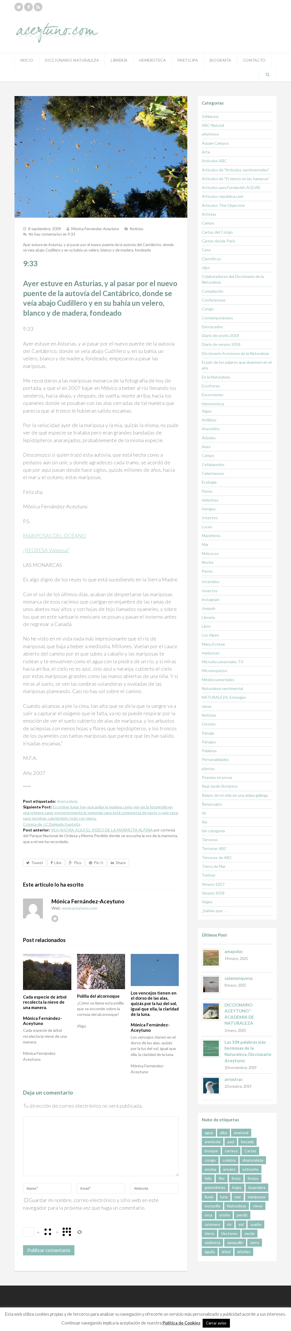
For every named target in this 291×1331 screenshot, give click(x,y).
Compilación (212, 291)
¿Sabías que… (213, 910)
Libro (206, 626)
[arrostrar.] (211, 1085)
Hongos (209, 508)
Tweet (37, 862)
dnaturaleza (67, 801)
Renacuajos (212, 804)
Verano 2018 (213, 893)
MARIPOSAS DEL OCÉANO (54, 536)
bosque (211, 1150)
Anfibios (209, 419)
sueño (255, 1224)
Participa (188, 60)
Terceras (210, 839)
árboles (243, 1251)
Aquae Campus (215, 143)
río (229, 1224)
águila (210, 1251)
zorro (254, 1242)
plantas (208, 768)
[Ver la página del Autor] (33, 908)
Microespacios (214, 670)
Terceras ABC (214, 848)
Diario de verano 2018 (221, 344)
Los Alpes (210, 635)
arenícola (213, 1141)
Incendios (210, 581)
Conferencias (214, 300)
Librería (119, 60)
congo (210, 1160)
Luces (207, 526)
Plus (78, 862)
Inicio (26, 60)
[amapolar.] (211, 958)
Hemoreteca (213, 403)
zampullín (235, 1242)
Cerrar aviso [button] (216, 1323)
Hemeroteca (152, 60)
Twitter (208, 875)
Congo (208, 308)
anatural (241, 1132)
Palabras (209, 750)
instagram (210, 599)
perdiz (242, 1215)
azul (230, 1141)
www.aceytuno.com (79, 908)
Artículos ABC (214, 160)
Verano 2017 (213, 884)
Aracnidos (211, 428)
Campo (208, 223)
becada (247, 1141)
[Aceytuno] (57, 26)
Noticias (136, 228)
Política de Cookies (181, 1322)
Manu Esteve (213, 644)
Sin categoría (213, 830)
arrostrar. (234, 1079)
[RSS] (38, 7)
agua (209, 1132)
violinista (212, 1242)
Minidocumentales (218, 679)
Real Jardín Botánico (220, 786)
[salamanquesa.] (211, 984)
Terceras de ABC (217, 857)
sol (241, 1224)
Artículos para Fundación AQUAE (231, 187)
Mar (205, 544)
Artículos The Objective (223, 205)
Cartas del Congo (217, 232)
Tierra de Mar (214, 866)
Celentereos (213, 473)
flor (222, 1178)
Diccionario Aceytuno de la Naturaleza (235, 353)
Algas (207, 411)
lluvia (209, 1196)
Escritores (211, 385)
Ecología (209, 482)
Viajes (207, 901)
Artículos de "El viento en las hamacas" (236, 178)
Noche (207, 562)
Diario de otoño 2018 (220, 335)
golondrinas (215, 1187)
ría (204, 812)
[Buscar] (268, 74)
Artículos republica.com (222, 196)
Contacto (254, 60)
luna (224, 1196)
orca (208, 1215)
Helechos (210, 500)
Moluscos (210, 553)
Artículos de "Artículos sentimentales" (235, 169)
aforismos (210, 134)
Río (204, 822)
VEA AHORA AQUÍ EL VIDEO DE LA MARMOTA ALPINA (102, 829)
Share (121, 862)
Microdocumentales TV (223, 661)
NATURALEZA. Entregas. (224, 697)
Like (57, 862)
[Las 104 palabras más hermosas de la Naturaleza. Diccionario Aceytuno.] (211, 1048)
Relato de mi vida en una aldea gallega (235, 795)
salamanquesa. (239, 978)
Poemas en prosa (217, 777)
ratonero (212, 1224)
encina (210, 1169)
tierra (209, 1233)
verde (249, 1233)
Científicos (211, 258)
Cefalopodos (213, 464)
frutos (253, 1178)
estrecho (250, 1169)
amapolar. (234, 951)
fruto (236, 1178)
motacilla (212, 1205)
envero (229, 1169)
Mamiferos (211, 535)
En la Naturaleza (216, 377)
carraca (231, 1150)
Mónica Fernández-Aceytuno (95, 228)
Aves (206, 446)
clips (206, 267)
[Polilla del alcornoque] (101, 971)
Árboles (209, 437)
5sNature (210, 116)
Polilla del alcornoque (98, 996)
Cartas (250, 1150)
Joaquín (208, 608)
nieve (206, 706)
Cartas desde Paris (218, 240)
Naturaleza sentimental (222, 688)
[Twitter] (18, 7)
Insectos (210, 517)
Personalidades (215, 759)
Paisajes (209, 741)
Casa (206, 249)
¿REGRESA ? (46, 550)
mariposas (211, 652)
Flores (207, 491)
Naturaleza (236, 1205)
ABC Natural (213, 125)
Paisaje (208, 733)
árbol (226, 1251)
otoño (224, 1215)
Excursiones (212, 394)
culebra (229, 1160)
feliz (208, 1178)
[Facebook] (28, 7)
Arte (206, 151)
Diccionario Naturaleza (72, 60)
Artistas (209, 214)
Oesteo (209, 723)
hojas (237, 1187)
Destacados (212, 326)
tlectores (229, 1233)
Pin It (98, 862)
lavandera (256, 1187)
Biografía (220, 60)
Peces (207, 571)
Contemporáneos (217, 317)
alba (223, 1132)
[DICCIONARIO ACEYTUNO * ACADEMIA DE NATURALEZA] (211, 1011)
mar (237, 1196)
